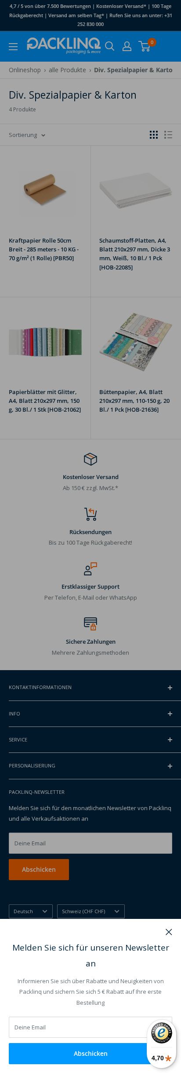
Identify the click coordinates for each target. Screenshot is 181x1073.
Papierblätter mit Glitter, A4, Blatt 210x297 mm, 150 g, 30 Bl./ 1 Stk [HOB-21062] (45, 400)
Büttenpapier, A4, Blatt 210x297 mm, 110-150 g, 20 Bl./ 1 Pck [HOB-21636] (134, 400)
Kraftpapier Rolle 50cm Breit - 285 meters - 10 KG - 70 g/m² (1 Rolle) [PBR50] (44, 249)
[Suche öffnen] (110, 46)
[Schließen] (169, 931)
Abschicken (91, 1053)
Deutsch (23, 911)
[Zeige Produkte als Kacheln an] (154, 135)
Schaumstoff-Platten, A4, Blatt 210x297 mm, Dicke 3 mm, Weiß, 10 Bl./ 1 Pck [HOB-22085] (134, 253)
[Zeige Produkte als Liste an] (168, 135)
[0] (144, 46)
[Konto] (127, 46)
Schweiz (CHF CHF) (83, 911)
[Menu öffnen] (13, 46)
